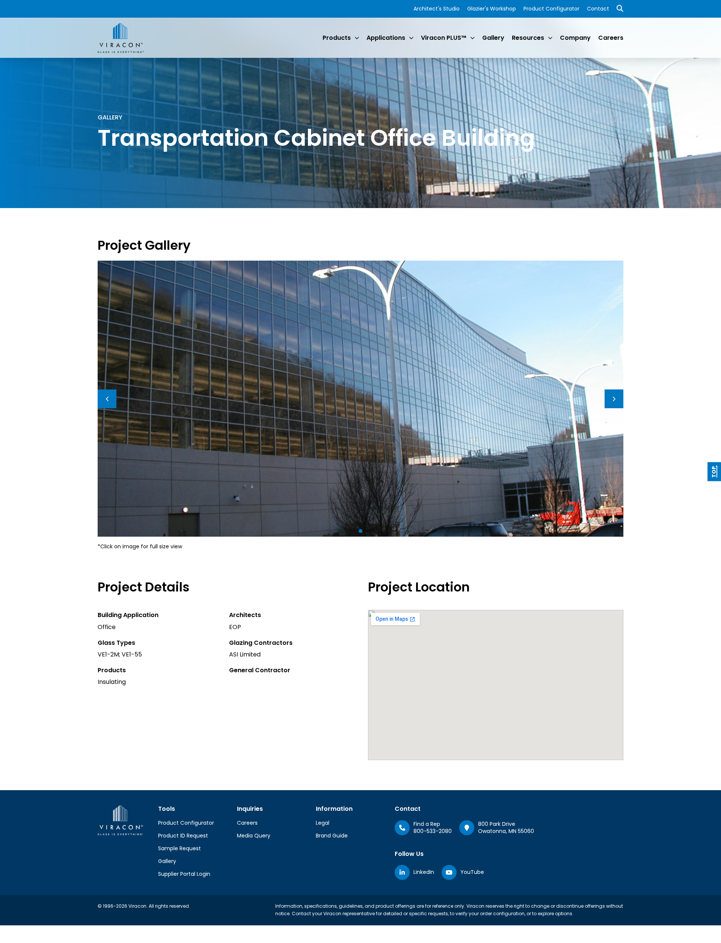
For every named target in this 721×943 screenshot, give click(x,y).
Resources (528, 37)
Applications (386, 37)
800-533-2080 (432, 831)
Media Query (253, 835)
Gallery (493, 37)
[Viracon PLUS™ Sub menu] (472, 38)
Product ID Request (183, 835)
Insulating (112, 681)
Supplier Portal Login (184, 874)
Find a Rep (426, 824)
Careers (610, 37)
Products (337, 37)
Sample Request (179, 848)
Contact (598, 8)
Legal (322, 822)
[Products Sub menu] (356, 38)
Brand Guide (332, 835)
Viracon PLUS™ (443, 37)
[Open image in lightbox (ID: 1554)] (360, 398)
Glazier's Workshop (491, 8)
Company (575, 37)
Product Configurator (551, 8)
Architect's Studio (436, 8)
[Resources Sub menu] (550, 38)
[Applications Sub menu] (411, 38)
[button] (360, 531)
